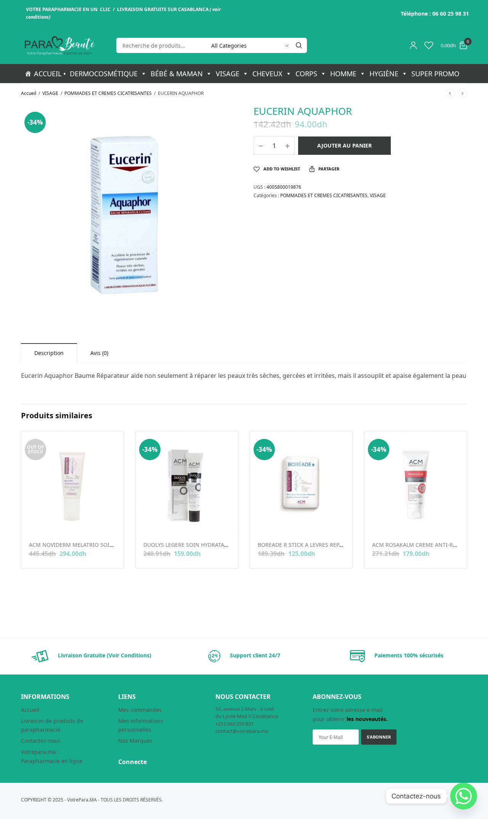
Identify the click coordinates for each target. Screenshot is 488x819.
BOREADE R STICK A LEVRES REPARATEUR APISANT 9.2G (328, 544)
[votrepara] (59, 45)
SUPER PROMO (435, 73)
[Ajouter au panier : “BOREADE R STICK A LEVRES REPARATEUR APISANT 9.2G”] (263, 521)
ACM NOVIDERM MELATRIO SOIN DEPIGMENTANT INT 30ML (105, 544)
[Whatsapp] (463, 796)
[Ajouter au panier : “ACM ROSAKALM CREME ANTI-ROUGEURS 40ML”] (377, 521)
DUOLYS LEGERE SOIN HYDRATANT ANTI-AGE (200, 544)
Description (49, 353)
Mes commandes (140, 709)
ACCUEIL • (50, 73)
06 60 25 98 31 (450, 13)
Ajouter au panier (344, 145)
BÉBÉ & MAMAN (177, 73)
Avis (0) (99, 353)
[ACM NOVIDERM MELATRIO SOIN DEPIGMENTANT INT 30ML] (72, 482)
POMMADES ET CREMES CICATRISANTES (108, 93)
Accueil (28, 93)
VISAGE (227, 73)
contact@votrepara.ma (241, 730)
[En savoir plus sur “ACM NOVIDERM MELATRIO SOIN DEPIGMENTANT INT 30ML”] (34, 521)
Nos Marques (135, 740)
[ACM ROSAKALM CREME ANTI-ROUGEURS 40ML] (415, 482)
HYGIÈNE (383, 73)
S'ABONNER (379, 737)
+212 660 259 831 (234, 723)
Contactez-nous (41, 740)
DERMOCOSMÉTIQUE (104, 73)
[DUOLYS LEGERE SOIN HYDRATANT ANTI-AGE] (187, 482)
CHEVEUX (267, 73)
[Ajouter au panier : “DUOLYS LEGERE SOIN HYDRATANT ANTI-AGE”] (148, 521)
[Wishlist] (428, 45)
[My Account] (413, 45)
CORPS (306, 73)
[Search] (299, 45)
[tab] (49, 353)
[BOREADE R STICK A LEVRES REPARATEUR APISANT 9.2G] (301, 482)
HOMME (343, 73)
